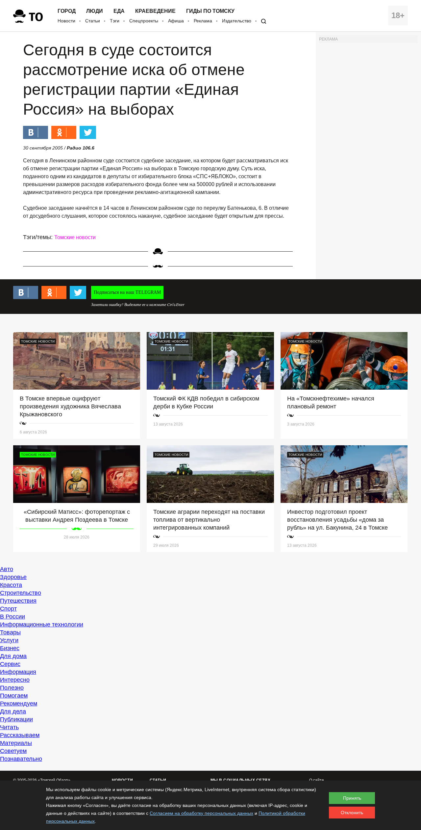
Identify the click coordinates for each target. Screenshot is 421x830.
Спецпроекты (143, 20)
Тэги (114, 20)
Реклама (203, 20)
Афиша (176, 20)
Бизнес (9, 648)
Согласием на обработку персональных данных (201, 813)
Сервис (10, 664)
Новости (66, 20)
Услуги (9, 640)
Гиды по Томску (210, 11)
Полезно (12, 687)
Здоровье (13, 577)
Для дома (13, 656)
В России (12, 616)
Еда (119, 11)
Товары (10, 632)
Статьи (92, 20)
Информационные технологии (41, 624)
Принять (352, 798)
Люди (94, 11)
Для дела (13, 711)
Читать (9, 727)
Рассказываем (19, 735)
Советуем (13, 751)
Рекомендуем (18, 703)
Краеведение (155, 11)
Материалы (16, 743)
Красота (11, 585)
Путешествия (18, 600)
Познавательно (21, 759)
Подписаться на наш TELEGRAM (127, 292)
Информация (18, 672)
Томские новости (75, 237)
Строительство (20, 593)
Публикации (16, 719)
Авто (6, 569)
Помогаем (14, 695)
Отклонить (352, 812)
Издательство (236, 20)
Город (67, 11)
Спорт (8, 608)
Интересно (15, 680)
